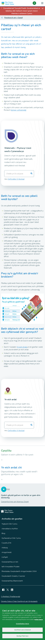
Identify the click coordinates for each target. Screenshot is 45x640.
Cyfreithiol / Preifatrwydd (10, 596)
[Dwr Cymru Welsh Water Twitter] (8, 590)
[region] (22, 622)
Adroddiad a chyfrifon (10, 528)
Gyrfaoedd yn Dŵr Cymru (11, 538)
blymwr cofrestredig (18, 110)
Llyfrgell (5, 557)
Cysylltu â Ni (6, 543)
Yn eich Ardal (22, 347)
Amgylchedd (6, 552)
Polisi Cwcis (38, 619)
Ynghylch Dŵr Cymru (9, 524)
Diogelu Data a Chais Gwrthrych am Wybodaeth (19, 601)
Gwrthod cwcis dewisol (22, 630)
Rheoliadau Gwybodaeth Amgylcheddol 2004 (19, 571)
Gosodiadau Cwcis (22, 624)
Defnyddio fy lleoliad (16, 179)
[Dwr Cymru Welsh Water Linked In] (12, 590)
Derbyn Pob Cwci (22, 636)
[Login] (34, 3)
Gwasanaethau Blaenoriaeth (12, 581)
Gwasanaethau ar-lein (10, 562)
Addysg (5, 547)
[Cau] (42, 607)
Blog (3, 533)
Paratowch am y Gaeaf (13, 17)
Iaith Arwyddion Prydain (10, 566)
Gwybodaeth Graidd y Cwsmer (13, 576)
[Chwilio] (31, 174)
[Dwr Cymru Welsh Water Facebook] (3, 590)
